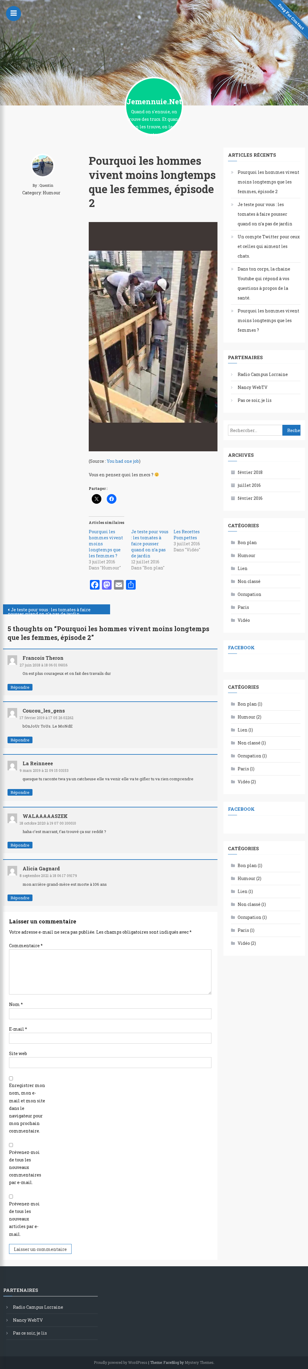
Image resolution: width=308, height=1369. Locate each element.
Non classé (249, 581)
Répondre (20, 687)
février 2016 (250, 498)
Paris (243, 607)
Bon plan (247, 542)
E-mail (18, 1029)
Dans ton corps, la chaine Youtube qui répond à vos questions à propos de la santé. (264, 283)
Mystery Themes (199, 1362)
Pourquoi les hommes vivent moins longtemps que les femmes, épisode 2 (268, 181)
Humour (51, 193)
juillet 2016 (249, 485)
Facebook (241, 647)
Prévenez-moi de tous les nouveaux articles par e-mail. (24, 1219)
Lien (243, 568)
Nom (16, 1004)
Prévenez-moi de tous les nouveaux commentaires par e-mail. (25, 1167)
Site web (18, 1053)
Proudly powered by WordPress (120, 1362)
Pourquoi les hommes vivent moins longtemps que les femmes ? (268, 320)
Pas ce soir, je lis (255, 400)
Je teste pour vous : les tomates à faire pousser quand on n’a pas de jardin (149, 544)
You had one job (123, 461)
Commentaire (26, 945)
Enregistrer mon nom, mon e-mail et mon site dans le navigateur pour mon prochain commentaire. (27, 1108)
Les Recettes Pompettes (187, 534)
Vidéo (244, 620)
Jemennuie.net (154, 101)
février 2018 (250, 472)
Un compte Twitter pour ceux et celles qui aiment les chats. (269, 246)
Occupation (249, 594)
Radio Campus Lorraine (263, 374)
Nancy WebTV (252, 387)
